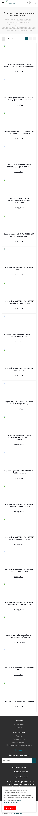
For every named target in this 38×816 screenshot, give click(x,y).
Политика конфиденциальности (19, 745)
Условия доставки (19, 742)
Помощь (19, 736)
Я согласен (10, 808)
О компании (19, 724)
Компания (19, 720)
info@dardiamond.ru (20, 777)
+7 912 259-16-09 (21, 772)
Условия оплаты (19, 739)
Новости (19, 727)
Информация (19, 732)
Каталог (19, 750)
